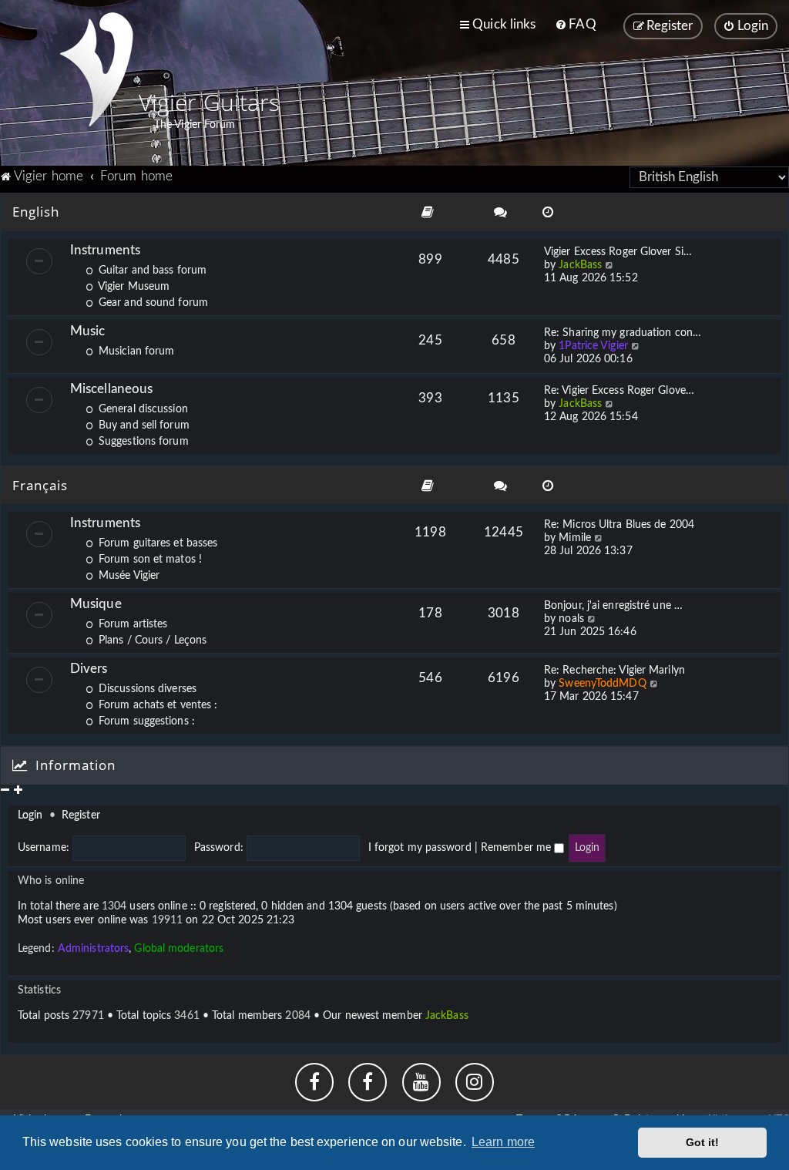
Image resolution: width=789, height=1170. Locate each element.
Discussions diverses (146, 689)
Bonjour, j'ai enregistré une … (613, 605)
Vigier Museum (133, 286)
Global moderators (178, 948)
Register (81, 815)
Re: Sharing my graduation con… (622, 333)
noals (571, 619)
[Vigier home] (96, 69)
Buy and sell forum (143, 425)
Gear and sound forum (152, 303)
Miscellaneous (111, 388)
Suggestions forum (142, 441)
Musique (96, 603)
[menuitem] (575, 24)
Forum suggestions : (145, 721)
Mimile (575, 538)
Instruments (105, 250)
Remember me (517, 847)
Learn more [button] (503, 1141)
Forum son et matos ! (149, 559)
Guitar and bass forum (151, 270)
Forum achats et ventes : (156, 705)
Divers (89, 668)
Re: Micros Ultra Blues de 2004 (619, 524)
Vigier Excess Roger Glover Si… (618, 252)
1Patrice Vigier (593, 346)
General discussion (142, 409)
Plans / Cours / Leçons (151, 640)
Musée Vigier (127, 575)
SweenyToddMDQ (602, 683)
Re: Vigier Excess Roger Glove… (619, 390)
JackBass (580, 265)
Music (88, 331)
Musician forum (135, 351)
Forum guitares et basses (156, 543)
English (35, 211)
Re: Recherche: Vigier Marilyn (614, 670)
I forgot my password (420, 847)
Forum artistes (131, 624)
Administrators (93, 948)
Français (40, 485)
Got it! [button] (703, 1142)
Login (30, 815)
